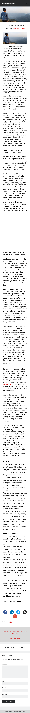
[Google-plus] (15, 616)
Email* (4, 688)
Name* (4, 681)
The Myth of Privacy (15, 638)
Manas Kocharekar (8, 3)
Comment (4, 664)
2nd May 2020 (21, 28)
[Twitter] (18, 612)
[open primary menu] (26, 3)
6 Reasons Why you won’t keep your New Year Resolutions (15, 632)
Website (4, 694)
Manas (14, 28)
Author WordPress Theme (10, 711)
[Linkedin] (12, 612)
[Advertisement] (15, 231)
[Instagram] (25, 612)
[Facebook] (5, 612)
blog (11, 622)
